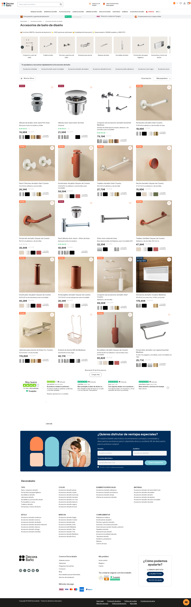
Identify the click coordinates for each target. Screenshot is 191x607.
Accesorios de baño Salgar (67, 517)
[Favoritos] (181, 3)
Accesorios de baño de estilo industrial (34, 524)
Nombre (100, 449)
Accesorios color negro (146, 69)
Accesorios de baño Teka (67, 529)
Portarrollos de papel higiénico (31, 492)
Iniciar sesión (103, 560)
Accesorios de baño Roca (67, 536)
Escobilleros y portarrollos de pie (32, 499)
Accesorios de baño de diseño (31, 522)
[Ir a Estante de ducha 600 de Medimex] (76, 330)
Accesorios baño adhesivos (124, 69)
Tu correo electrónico (105, 458)
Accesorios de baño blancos (68, 502)
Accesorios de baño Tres (67, 532)
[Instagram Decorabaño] (25, 571)
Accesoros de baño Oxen (67, 524)
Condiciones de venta (148, 601)
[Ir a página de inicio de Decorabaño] (9, 5)
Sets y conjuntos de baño (29, 490)
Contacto (62, 569)
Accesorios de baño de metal (143, 502)
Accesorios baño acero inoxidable (52, 69)
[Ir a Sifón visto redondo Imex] (115, 218)
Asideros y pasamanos (103, 539)
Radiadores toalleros (103, 517)
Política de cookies (131, 601)
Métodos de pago (102, 603)
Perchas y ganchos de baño (105, 522)
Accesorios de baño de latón (143, 495)
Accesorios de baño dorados (68, 497)
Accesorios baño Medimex (67, 527)
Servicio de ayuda (155, 580)
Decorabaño (23, 21)
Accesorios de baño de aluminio (144, 497)
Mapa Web (133, 603)
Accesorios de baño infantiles (31, 532)
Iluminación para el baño (104, 532)
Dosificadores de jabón (104, 520)
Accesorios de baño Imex (67, 522)
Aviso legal (100, 601)
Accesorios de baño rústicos (30, 520)
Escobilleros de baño (28, 495)
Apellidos (136, 449)
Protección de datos (114, 601)
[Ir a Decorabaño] (36, 558)
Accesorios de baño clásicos (30, 527)
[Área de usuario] (185, 3)
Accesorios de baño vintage (30, 529)
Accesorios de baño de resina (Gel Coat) (147, 490)
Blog (60, 571)
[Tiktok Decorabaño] (38, 571)
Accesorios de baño (36, 21)
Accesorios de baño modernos (31, 517)
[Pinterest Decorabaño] (34, 571)
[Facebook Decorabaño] (21, 571)
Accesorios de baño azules (67, 492)
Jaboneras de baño (27, 497)
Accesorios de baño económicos (107, 492)
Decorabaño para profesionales (69, 574)
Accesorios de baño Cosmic (68, 520)
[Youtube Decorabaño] (29, 571)
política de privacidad (117, 467)
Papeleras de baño (102, 529)
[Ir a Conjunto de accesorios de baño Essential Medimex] (115, 102)
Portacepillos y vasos (28, 502)
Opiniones (62, 563)
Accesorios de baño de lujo (105, 495)
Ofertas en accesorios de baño (106, 497)
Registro (101, 563)
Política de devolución (119, 603)
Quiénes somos (64, 560)
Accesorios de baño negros (68, 504)
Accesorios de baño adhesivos (106, 490)
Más (157, 11)
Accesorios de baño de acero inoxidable (147, 499)
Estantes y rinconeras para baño (107, 524)
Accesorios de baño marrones (68, 495)
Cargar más (95, 374)
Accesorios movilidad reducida (106, 534)
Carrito (101, 566)
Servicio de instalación (66, 577)
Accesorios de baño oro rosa (68, 499)
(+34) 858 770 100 (155, 574)
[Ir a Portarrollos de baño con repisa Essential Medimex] (154, 330)
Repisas (99, 541)
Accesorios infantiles (30, 69)
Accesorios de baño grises (67, 490)
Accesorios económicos (166, 69)
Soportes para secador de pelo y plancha (109, 527)
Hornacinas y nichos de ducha (31, 507)
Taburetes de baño (102, 536)
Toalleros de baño (27, 504)
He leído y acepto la (111, 467)
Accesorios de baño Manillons (68, 534)
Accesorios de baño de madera (78, 69)
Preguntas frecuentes (66, 566)
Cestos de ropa (101, 543)
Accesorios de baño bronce (102, 69)
